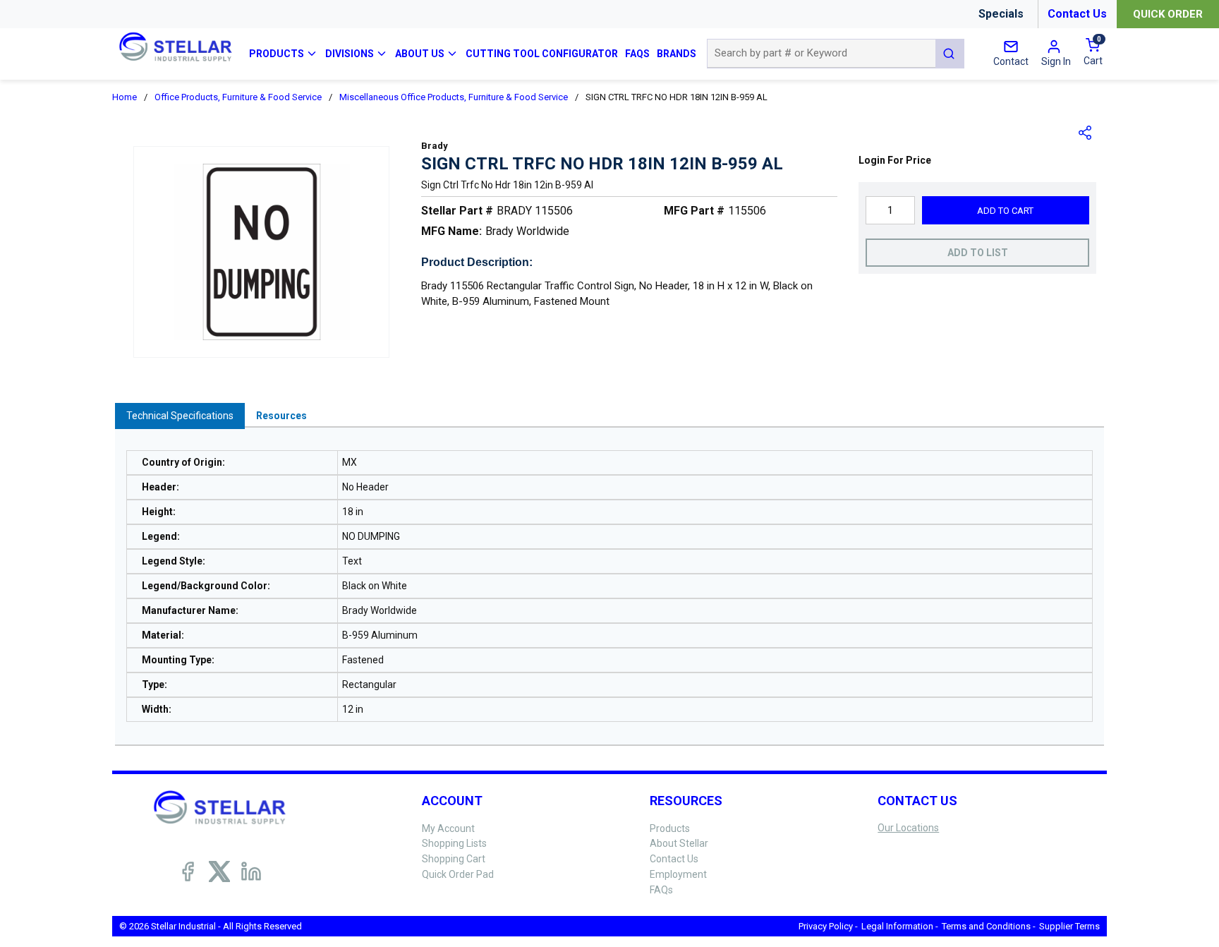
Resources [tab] (281, 415)
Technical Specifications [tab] (180, 415)
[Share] (1086, 133)
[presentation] (180, 416)
